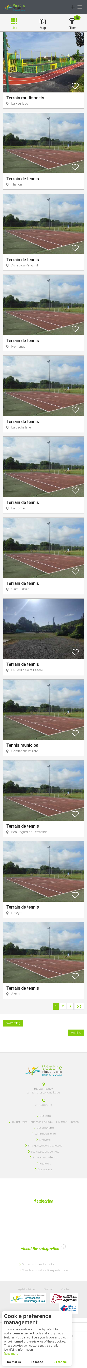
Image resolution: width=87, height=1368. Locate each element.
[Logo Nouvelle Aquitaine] (64, 1298)
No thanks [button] (14, 1362)
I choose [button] (37, 1362)
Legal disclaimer (26, 1289)
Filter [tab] (72, 28)
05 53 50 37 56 (43, 1104)
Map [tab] (43, 28)
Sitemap (48, 1289)
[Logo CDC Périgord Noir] (28, 1298)
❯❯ (79, 1006)
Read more (11, 1353)
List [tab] (14, 28)
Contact (65, 1289)
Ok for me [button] (60, 1362)
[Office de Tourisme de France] (68, 1308)
